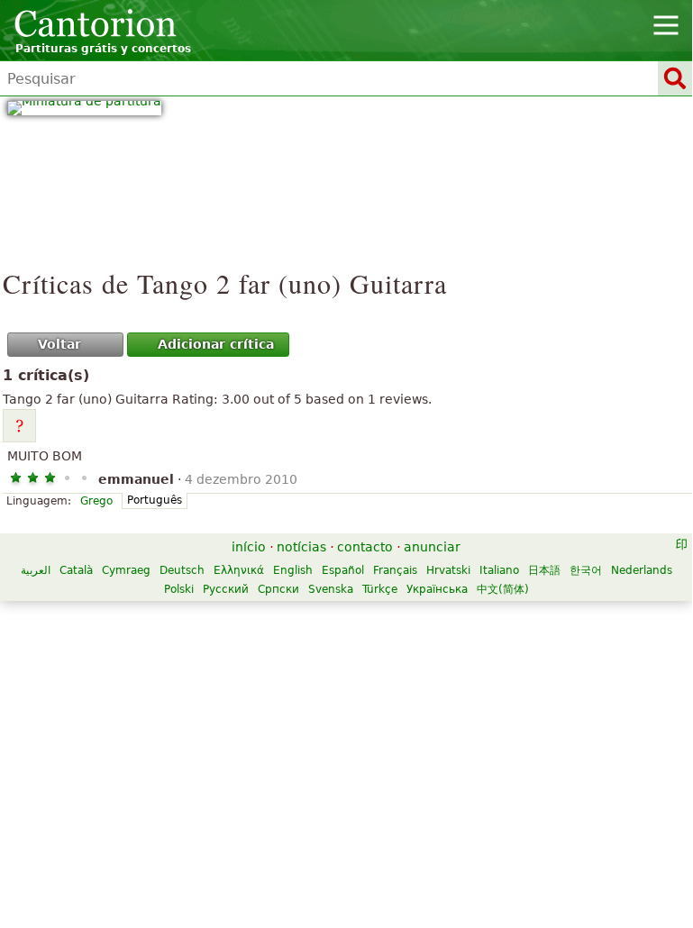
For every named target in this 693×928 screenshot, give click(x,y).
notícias (301, 547)
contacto (365, 547)
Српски (278, 589)
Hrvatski (448, 570)
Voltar (59, 344)
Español (343, 570)
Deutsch (182, 570)
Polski (179, 589)
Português (154, 500)
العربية (35, 570)
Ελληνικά (239, 570)
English (293, 570)
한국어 (586, 570)
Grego (96, 501)
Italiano (499, 570)
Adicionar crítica (216, 344)
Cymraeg (126, 570)
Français (395, 570)
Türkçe (379, 589)
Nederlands (641, 570)
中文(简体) (503, 589)
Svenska (330, 589)
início (249, 547)
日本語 (544, 570)
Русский (226, 589)
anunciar (432, 547)
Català (76, 570)
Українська (437, 589)
